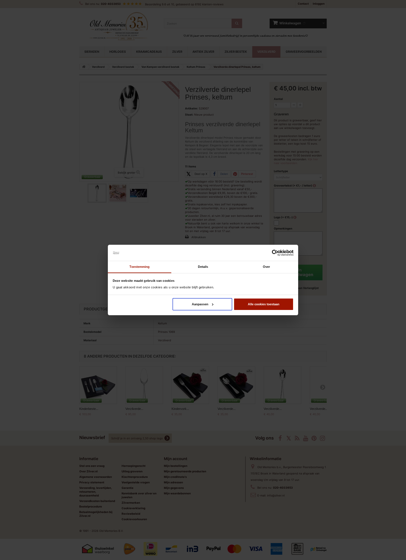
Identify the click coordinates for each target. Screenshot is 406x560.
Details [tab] (203, 266)
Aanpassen (200, 304)
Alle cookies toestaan (263, 304)
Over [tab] (266, 266)
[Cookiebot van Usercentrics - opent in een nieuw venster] (275, 253)
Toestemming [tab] (139, 266)
